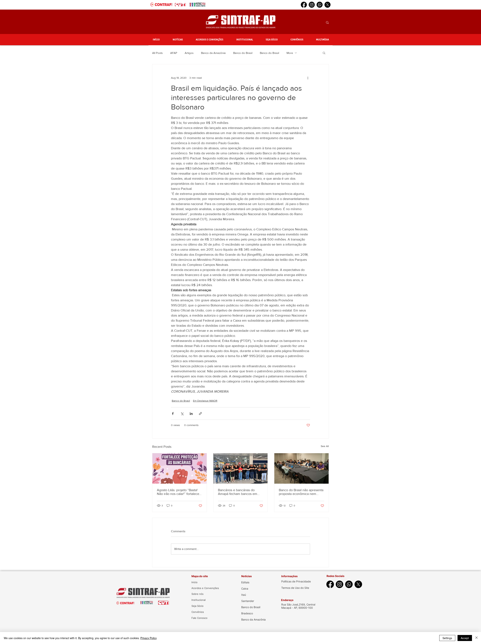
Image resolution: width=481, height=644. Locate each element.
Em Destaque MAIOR (205, 400)
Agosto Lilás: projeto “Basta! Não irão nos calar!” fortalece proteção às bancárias (178, 492)
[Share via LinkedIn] (191, 413)
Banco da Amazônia (213, 52)
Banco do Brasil (242, 52)
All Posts (157, 52)
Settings (447, 638)
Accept (465, 638)
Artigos (189, 52)
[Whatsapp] (320, 5)
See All (325, 446)
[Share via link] (200, 413)
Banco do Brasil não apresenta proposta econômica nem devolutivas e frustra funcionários (301, 492)
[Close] (476, 638)
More (290, 52)
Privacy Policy (148, 638)
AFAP (173, 52)
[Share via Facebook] (173, 413)
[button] (177, 39)
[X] (327, 5)
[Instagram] (312, 5)
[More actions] (308, 77)
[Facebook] (304, 5)
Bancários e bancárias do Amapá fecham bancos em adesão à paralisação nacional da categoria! (240, 492)
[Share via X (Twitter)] (182, 413)
